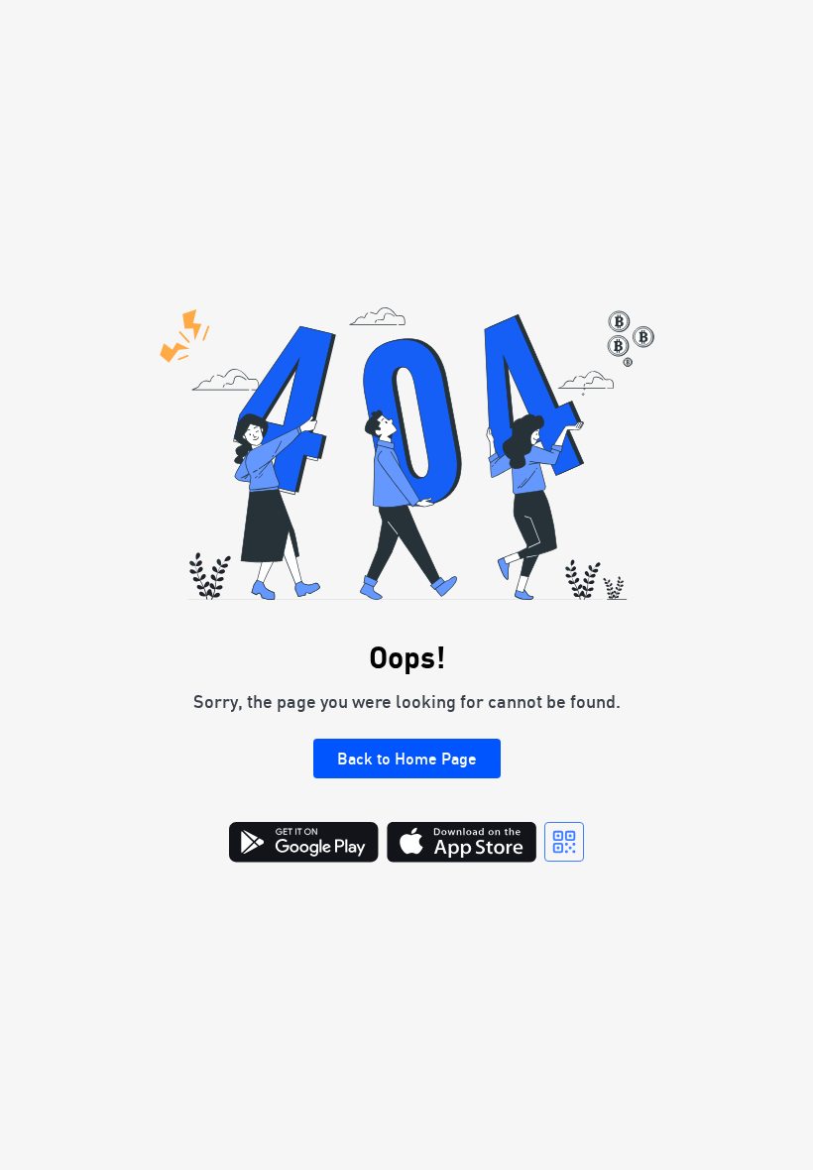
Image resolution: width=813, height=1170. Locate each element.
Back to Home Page (407, 758)
